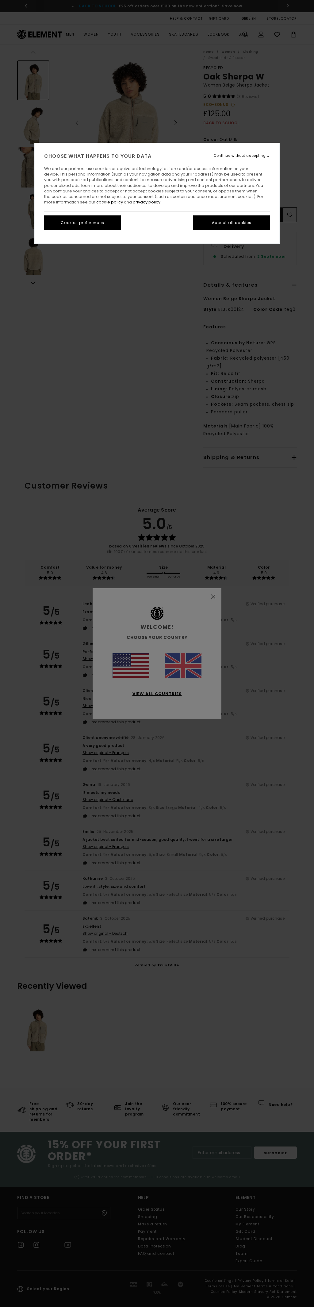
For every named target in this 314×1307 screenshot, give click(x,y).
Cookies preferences (82, 222)
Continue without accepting (239, 155)
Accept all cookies (231, 222)
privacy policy (146, 202)
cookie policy (109, 202)
